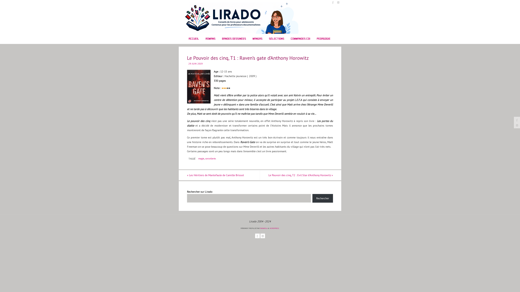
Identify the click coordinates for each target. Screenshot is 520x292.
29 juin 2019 (195, 63)
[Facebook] (517, 120)
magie (201, 158)
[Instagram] (517, 125)
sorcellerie (210, 158)
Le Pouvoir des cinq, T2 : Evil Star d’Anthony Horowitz (300, 175)
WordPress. (274, 228)
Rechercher (322, 198)
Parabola (264, 228)
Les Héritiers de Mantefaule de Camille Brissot (215, 175)
